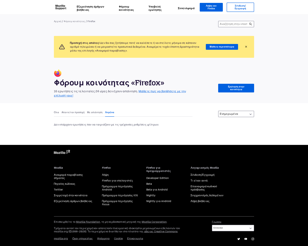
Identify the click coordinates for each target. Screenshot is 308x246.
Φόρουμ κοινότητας (126, 8)
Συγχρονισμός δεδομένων (207, 195)
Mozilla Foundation (88, 221)
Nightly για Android (158, 201)
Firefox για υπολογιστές (117, 180)
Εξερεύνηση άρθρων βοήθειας (90, 8)
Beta (149, 183)
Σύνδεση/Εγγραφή (240, 7)
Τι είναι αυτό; (199, 180)
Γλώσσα (216, 222)
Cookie (118, 238)
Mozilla (62, 152)
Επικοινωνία (135, 238)
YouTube (245, 239)
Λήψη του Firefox (211, 7)
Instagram (253, 239)
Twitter (58, 189)
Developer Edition (157, 178)
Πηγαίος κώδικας (64, 183)
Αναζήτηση (250, 24)
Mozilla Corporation (154, 221)
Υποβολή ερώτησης (155, 8)
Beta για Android (157, 189)
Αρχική (57, 21)
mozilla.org (61, 238)
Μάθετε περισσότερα (222, 46)
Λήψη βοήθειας (200, 201)
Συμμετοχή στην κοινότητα (70, 195)
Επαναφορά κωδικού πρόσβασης (204, 188)
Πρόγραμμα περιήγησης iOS (120, 195)
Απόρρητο (103, 238)
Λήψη (105, 174)
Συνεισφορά (186, 8)
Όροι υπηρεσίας (82, 238)
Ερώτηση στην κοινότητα (236, 88)
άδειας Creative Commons (161, 231)
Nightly (150, 195)
